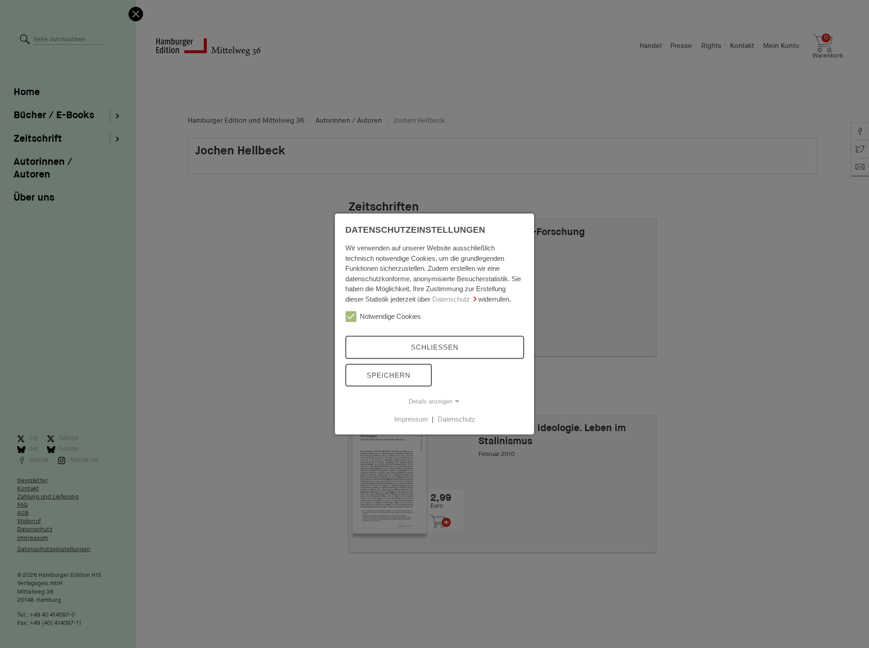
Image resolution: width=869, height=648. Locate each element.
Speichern (389, 375)
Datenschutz (451, 298)
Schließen (434, 347)
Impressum (411, 419)
